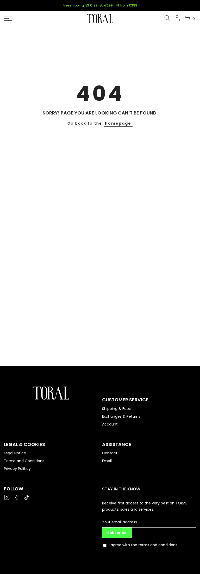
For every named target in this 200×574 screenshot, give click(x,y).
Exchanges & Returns (121, 416)
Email (107, 460)
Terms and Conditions (24, 460)
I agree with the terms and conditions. (143, 545)
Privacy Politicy (17, 468)
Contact (109, 453)
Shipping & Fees (116, 408)
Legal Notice (15, 453)
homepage (118, 123)
